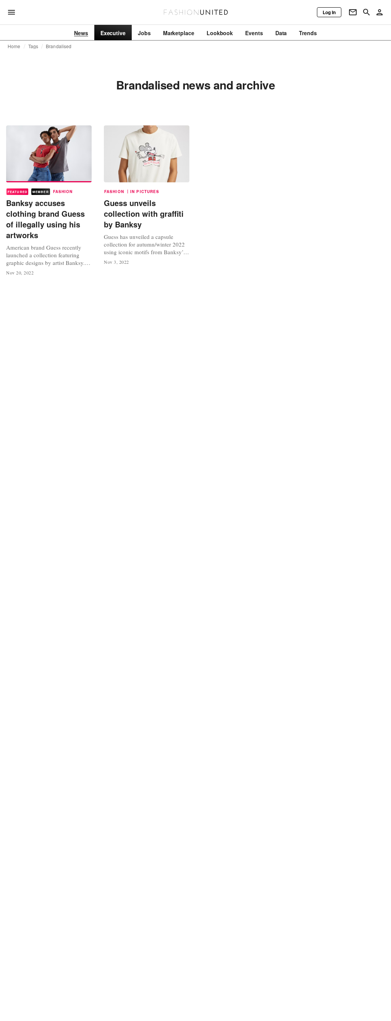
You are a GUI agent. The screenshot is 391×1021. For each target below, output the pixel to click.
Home (14, 46)
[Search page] (366, 12)
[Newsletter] (353, 12)
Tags (33, 46)
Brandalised (58, 46)
